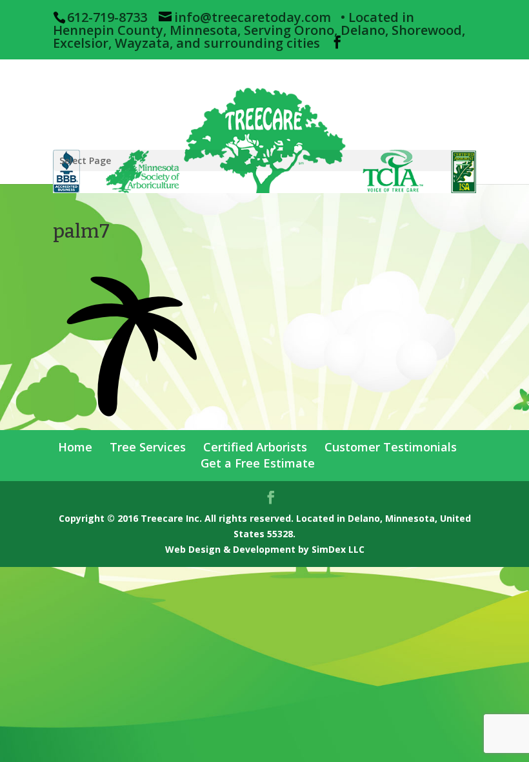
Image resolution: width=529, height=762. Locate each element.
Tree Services (148, 447)
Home (75, 447)
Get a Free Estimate (258, 463)
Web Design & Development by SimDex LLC (264, 549)
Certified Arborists (255, 447)
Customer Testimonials (390, 447)
